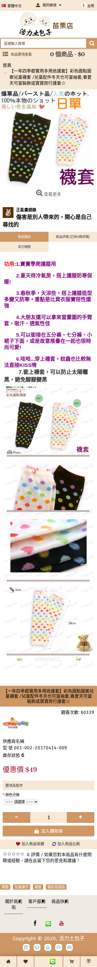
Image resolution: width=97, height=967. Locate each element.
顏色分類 (12, 795)
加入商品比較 (68, 844)
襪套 (37, 887)
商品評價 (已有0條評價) (73, 236)
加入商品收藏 (33, 844)
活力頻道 (24, 246)
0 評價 (33, 854)
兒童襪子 (22, 887)
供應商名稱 (13, 741)
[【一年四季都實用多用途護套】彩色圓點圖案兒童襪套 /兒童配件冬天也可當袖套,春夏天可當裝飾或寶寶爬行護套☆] (48, 138)
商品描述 (24, 236)
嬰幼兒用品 (56, 887)
